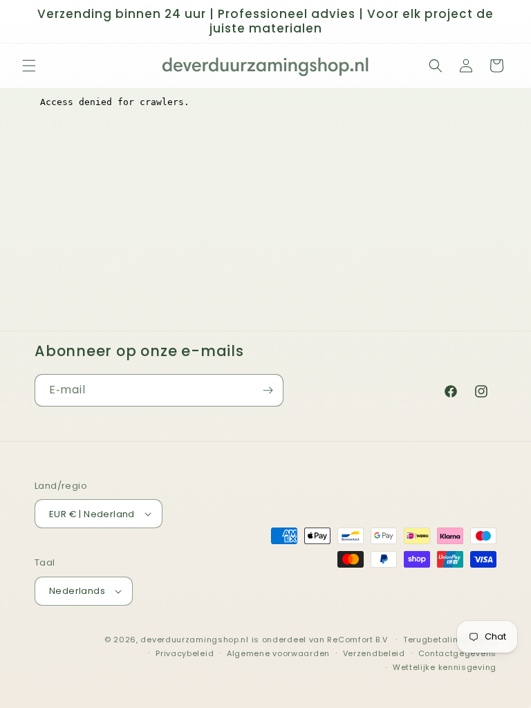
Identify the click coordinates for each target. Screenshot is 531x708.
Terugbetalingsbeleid (449, 639)
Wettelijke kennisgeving (444, 667)
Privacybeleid (185, 653)
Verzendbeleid (374, 653)
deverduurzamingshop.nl (194, 639)
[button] (29, 65)
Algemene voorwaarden (278, 653)
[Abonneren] (267, 390)
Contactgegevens (457, 653)
